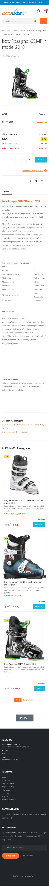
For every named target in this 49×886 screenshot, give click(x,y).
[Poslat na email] (42, 181)
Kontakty (5, 793)
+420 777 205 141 (9, 753)
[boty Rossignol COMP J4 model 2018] (24, 83)
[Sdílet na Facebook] (30, 181)
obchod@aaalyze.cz (10, 760)
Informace (6, 790)
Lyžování (9, 31)
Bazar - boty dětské (39, 31)
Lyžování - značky (11, 432)
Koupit (41, 159)
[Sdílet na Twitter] (36, 181)
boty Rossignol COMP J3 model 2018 (19, 664)
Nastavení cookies (9, 800)
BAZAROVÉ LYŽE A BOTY (22, 31)
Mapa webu (6, 796)
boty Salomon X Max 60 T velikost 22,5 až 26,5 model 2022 (24, 501)
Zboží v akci (6, 780)
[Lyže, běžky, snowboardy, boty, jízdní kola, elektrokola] (15, 11)
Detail (38, 525)
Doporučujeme (8, 783)
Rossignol (24, 432)
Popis (6, 192)
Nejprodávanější (8, 787)
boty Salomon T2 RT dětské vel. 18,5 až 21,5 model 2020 (23, 583)
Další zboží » (28, 700)
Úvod (4, 777)
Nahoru (23, 718)
